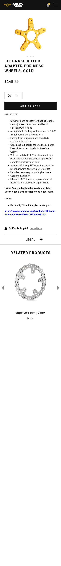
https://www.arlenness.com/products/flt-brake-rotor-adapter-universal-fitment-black (30, 213)
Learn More (36, 228)
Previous (2, 287)
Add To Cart (30, 106)
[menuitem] (13, 5)
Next (58, 287)
